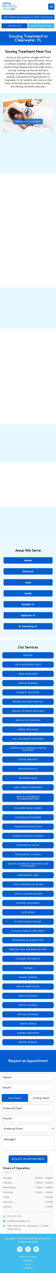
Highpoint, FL (28, 615)
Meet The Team (28, 1256)
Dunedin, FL (28, 604)
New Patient (14, 1097)
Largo (28, 582)
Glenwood (28, 571)
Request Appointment (41, 25)
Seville (28, 593)
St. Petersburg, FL (28, 626)
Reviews (28, 1260)
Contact (28, 1268)
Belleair (28, 560)
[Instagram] (28, 1249)
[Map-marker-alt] (36, 1249)
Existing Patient (41, 1097)
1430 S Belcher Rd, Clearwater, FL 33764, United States (28, 17)
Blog (28, 1264)
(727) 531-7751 (14, 25)
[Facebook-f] (20, 1249)
